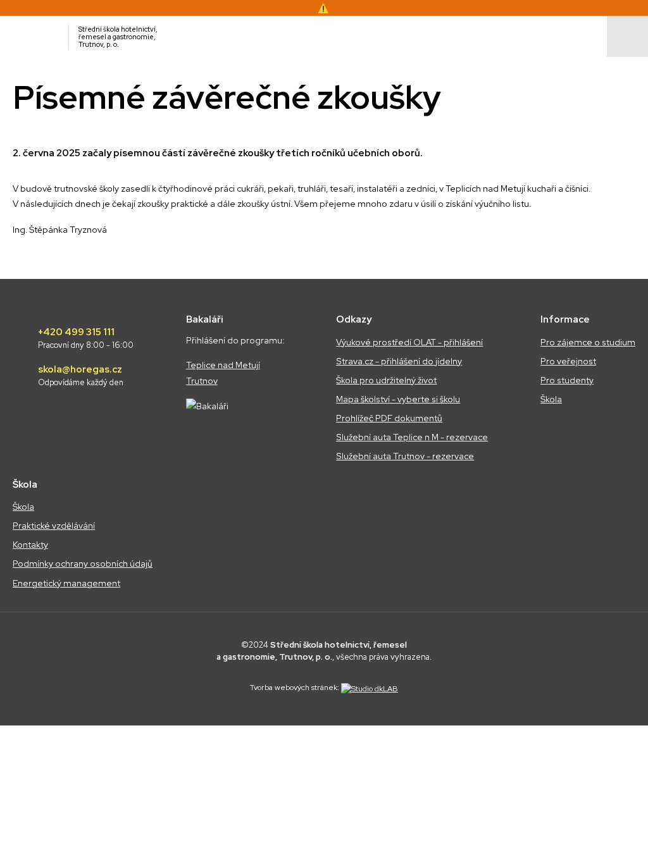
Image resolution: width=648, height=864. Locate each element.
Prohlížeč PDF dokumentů (389, 418)
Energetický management (66, 583)
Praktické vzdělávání (54, 525)
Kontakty (30, 544)
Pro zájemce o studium (587, 342)
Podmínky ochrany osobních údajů (83, 563)
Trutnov (202, 380)
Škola (551, 399)
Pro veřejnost (568, 361)
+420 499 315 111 (86, 338)
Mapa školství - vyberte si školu (398, 399)
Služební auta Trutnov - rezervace (405, 456)
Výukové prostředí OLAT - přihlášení (409, 342)
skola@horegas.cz (80, 376)
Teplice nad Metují (223, 365)
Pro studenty (567, 380)
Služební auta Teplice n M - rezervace (412, 437)
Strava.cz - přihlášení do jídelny (399, 361)
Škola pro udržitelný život (386, 380)
